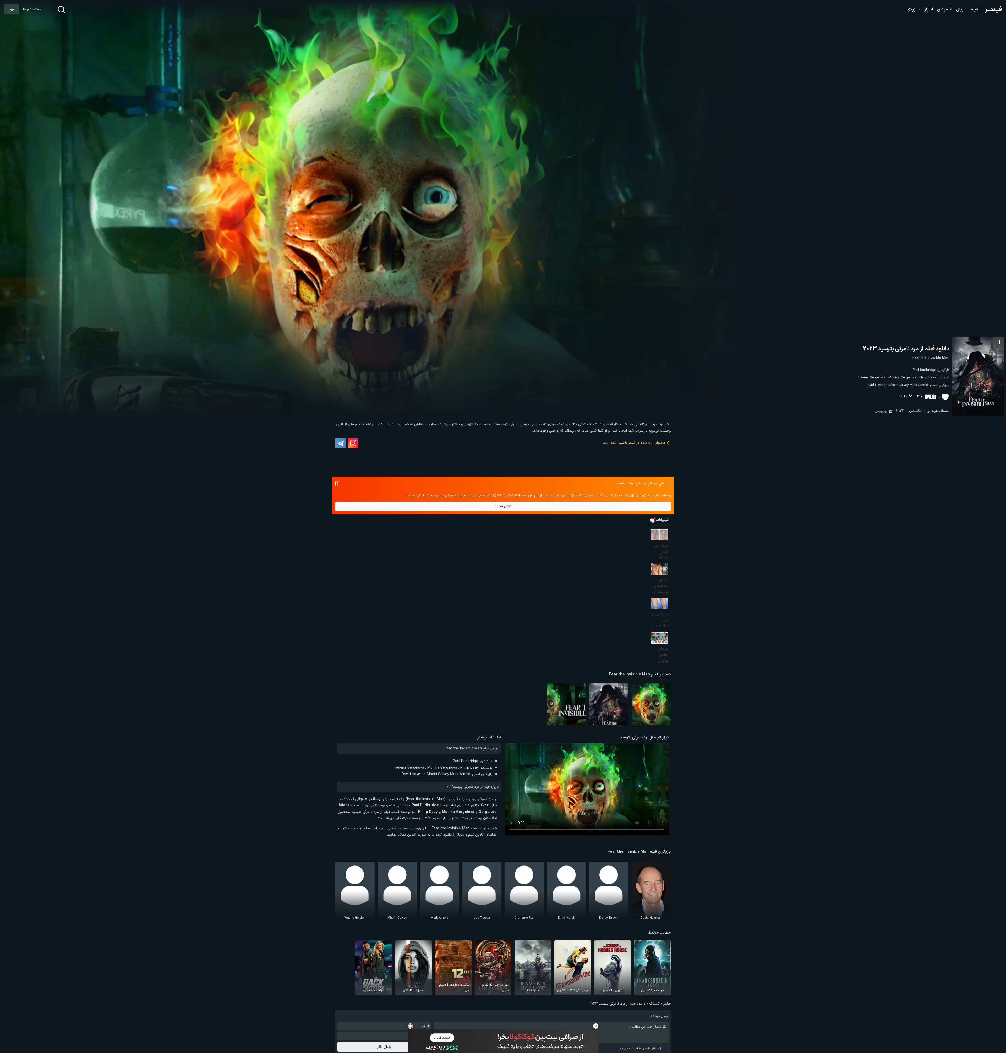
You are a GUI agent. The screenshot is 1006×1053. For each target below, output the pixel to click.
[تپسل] (410, 1026)
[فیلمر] (992, 9)
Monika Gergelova (902, 377)
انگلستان (915, 411)
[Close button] (595, 1026)
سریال (961, 9)
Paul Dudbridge (924, 370)
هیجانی (932, 411)
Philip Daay (927, 377)
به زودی (913, 9)
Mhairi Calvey (898, 385)
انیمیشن (944, 9)
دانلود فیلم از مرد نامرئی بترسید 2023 (906, 349)
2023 (900, 411)
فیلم (974, 9)
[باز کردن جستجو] (61, 9)
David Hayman (876, 385)
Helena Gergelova (871, 377)
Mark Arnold (919, 385)
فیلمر (667, 1003)
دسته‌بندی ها (32, 9)
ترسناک (944, 411)
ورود (11, 9)
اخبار (928, 9)
